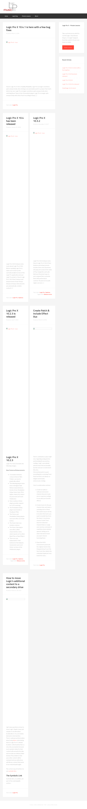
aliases (15, 740)
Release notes (48, 294)
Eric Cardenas (38, 804)
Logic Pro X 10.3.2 (39, 119)
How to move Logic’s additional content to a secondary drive (15, 582)
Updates (20, 297)
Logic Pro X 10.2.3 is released (12, 314)
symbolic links (12, 771)
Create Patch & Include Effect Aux (41, 314)
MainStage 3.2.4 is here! (69, 88)
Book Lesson (68, 47)
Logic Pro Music (10, 6)
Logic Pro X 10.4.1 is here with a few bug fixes (28, 28)
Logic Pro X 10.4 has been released (15, 121)
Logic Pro (15, 105)
